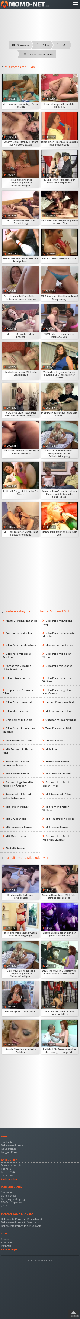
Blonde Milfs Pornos (57, 761)
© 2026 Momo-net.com (40, 1260)
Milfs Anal (51, 749)
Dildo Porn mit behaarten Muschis (59, 634)
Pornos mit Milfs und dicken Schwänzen (17, 796)
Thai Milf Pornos (15, 848)
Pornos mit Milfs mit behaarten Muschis (16, 763)
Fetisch (8, 1172)
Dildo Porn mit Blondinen (21, 645)
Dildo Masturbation (17, 711)
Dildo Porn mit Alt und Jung (57, 622)
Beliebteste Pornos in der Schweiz (21, 1226)
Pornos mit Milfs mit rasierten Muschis (56, 837)
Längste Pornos (10, 1152)
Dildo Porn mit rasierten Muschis (19, 730)
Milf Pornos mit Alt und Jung (18, 751)
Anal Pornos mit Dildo (19, 633)
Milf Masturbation (17, 836)
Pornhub (6, 1246)
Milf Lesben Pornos (57, 827)
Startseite (7, 1142)
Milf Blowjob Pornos (17, 773)
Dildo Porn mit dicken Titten (56, 655)
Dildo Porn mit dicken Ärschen (17, 655)
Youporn (6, 1239)
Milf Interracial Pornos (19, 827)
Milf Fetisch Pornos (17, 806)
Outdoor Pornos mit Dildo (60, 720)
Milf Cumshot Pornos (58, 773)
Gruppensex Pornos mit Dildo (19, 691)
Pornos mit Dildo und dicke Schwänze (17, 667)
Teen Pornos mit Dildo (58, 728)
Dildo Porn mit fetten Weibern (56, 679)
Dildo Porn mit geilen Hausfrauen (56, 691)
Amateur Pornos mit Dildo (21, 620)
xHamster (7, 1242)
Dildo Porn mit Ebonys (58, 666)
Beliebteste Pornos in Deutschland (21, 1219)
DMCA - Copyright (11, 1202)
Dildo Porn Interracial (19, 702)
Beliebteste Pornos (12, 1145)
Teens (7, 1168)
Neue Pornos (8, 1149)
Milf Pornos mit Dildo (58, 711)
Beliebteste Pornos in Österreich (20, 1222)
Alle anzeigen (10, 1179)
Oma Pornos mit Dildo (19, 720)
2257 (4, 1206)
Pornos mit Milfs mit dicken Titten (56, 784)
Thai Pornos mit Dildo (19, 740)
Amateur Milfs (54, 740)
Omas (7, 1175)
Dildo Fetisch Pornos (18, 678)
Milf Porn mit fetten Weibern (55, 808)
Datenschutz (8, 1195)
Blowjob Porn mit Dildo (59, 645)
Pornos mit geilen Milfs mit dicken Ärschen (18, 784)
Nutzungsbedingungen (14, 1199)
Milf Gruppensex (16, 818)
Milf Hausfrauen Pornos (59, 818)
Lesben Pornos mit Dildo (60, 702)
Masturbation (11, 1165)
